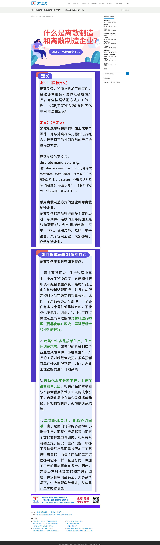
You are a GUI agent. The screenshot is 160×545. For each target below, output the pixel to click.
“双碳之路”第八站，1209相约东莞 (43, 528)
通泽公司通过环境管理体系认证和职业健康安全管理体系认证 (80, 530)
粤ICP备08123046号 (95, 544)
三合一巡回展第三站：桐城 (74, 521)
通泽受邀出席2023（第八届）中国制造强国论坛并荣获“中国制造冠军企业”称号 (80, 528)
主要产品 (75, 3)
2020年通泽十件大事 (72, 524)
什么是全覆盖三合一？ (73, 526)
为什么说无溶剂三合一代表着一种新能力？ (45, 524)
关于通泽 (102, 3)
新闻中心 (94, 3)
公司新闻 (50, 16)
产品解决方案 (85, 3)
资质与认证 (110, 3)
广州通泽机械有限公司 (78, 544)
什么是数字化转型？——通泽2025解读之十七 (50, 512)
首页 (69, 3)
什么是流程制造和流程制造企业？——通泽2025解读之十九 (54, 514)
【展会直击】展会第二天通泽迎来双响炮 (45, 521)
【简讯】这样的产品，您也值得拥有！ (44, 526)
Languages (119, 3)
